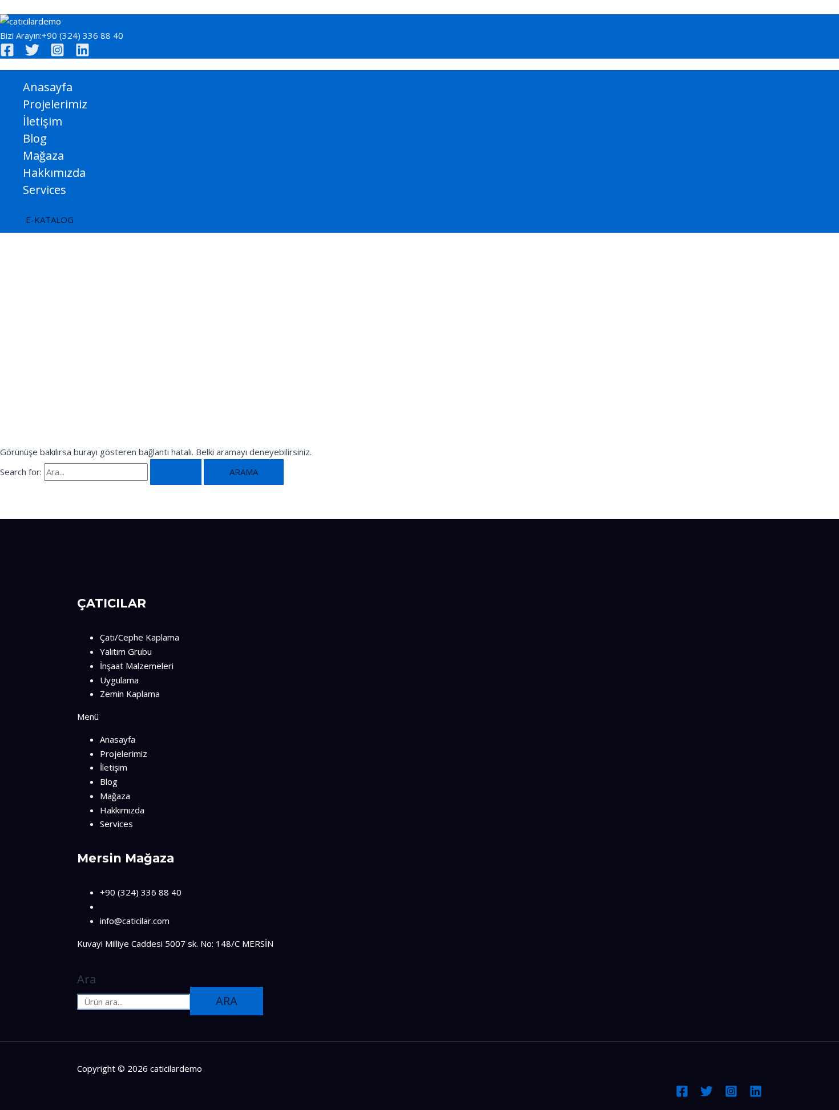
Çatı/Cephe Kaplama (139, 637)
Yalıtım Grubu (126, 651)
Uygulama (119, 680)
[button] (49, 220)
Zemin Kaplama (130, 693)
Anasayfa (47, 87)
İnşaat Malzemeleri (137, 665)
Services (44, 189)
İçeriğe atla (21, 7)
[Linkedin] (82, 53)
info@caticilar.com (135, 920)
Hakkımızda (54, 172)
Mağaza (43, 155)
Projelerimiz (55, 104)
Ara (86, 979)
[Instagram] (57, 53)
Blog (35, 138)
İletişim (42, 121)
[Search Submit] (175, 472)
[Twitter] (32, 53)
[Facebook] (7, 53)
